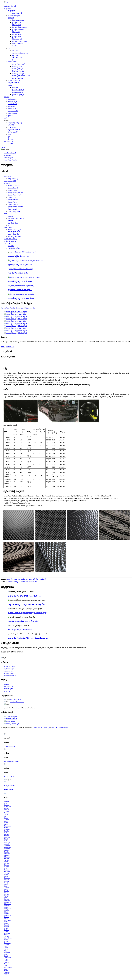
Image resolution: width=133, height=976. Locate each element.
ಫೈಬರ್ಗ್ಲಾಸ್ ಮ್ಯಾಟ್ (16, 22)
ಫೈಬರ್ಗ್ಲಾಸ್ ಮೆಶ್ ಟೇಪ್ (18, 29)
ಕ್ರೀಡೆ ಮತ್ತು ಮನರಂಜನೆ (14, 132)
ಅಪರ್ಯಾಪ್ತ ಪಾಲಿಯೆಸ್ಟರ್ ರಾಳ (20, 53)
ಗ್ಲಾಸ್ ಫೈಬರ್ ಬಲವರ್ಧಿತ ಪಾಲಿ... (18, 273)
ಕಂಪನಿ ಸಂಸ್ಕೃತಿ (12, 101)
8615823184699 (9, 776)
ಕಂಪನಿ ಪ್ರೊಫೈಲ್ (12, 99)
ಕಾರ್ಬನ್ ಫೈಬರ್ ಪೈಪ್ (17, 68)
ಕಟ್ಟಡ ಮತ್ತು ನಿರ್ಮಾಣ (14, 129)
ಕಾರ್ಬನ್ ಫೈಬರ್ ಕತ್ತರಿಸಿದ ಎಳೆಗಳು (21, 75)
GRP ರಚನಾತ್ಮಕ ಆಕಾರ (18, 46)
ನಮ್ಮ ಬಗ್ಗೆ (6, 97)
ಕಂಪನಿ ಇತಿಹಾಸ (12, 104)
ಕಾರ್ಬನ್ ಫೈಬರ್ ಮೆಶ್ (17, 78)
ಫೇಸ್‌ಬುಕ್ (14, 719)
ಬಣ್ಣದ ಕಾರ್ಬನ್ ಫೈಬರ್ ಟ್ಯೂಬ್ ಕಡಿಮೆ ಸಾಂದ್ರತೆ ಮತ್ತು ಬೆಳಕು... (27, 604)
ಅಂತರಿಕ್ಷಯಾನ (12, 127)
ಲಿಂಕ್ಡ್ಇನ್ (14, 716)
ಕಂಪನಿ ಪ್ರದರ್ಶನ (12, 108)
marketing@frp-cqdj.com (17, 702)
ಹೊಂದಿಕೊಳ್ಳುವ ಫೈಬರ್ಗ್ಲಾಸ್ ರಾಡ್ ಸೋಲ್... (21, 298)
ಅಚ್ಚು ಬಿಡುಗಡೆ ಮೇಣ (13, 83)
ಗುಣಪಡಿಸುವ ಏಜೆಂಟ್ (18, 92)
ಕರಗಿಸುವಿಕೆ (11, 125)
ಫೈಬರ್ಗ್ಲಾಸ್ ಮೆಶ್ (16, 25)
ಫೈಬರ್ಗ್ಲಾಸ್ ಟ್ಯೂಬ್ (17, 39)
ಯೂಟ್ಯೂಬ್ (15, 723)
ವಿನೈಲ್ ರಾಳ (15, 55)
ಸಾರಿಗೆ (9, 134)
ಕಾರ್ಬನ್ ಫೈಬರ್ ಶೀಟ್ (17, 66)
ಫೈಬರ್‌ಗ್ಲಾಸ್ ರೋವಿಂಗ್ (18, 20)
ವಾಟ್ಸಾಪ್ (13, 721)
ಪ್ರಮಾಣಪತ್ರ (11, 106)
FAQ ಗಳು (11, 144)
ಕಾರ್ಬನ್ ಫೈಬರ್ (12, 61)
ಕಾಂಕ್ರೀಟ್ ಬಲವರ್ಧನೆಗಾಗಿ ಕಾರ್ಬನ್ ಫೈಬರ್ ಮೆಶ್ (23, 621)
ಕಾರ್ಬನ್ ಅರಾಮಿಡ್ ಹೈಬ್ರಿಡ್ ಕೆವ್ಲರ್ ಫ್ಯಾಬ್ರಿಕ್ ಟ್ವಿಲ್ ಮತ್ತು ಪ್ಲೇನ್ (22, 581)
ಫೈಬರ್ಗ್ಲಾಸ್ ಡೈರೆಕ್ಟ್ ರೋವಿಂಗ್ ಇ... (18, 256)
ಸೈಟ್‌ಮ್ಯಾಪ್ (47, 727)
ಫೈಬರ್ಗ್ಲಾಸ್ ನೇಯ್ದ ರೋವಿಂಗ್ (19, 27)
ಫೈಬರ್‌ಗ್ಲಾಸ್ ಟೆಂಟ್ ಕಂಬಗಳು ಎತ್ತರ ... (20, 290)
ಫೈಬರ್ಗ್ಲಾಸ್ (11, 18)
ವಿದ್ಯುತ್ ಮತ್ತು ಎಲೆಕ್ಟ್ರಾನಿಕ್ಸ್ (15, 122)
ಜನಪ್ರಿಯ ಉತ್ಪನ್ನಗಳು (14, 15)
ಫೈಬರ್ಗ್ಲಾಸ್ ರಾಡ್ (16, 36)
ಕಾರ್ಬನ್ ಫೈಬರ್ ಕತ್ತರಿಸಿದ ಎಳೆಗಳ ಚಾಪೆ (20, 630)
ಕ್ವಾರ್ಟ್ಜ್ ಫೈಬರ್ (11, 11)
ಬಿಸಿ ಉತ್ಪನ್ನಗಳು (38, 727)
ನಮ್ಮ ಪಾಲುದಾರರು (13, 111)
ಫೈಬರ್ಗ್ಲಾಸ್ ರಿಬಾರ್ (17, 34)
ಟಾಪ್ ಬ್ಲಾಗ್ (54, 727)
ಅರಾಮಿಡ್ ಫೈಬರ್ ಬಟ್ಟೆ (14, 80)
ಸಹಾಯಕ (10, 85)
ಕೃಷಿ (9, 136)
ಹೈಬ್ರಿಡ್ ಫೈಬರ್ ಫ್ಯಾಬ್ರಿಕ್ (18, 71)
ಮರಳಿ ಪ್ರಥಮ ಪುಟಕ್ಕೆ (10, 6)
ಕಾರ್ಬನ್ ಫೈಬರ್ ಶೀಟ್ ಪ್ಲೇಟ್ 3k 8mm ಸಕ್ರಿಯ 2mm (24, 596)
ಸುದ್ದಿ (5, 118)
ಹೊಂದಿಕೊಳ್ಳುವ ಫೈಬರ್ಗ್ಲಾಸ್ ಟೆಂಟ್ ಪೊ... (21, 281)
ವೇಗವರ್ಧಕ (15, 87)
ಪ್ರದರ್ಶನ (10, 115)
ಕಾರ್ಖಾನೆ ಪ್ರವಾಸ (12, 113)
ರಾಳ (9, 48)
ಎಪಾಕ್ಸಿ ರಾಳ (15, 50)
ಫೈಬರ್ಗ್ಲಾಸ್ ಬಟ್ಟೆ (16, 32)
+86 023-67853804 (15, 699)
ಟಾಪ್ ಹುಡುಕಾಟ (63, 727)
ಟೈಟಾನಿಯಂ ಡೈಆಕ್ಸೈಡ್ (18, 90)
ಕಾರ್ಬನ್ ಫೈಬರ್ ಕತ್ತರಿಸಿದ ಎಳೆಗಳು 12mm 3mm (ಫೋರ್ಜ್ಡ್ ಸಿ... (28, 638)
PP (12, 60)
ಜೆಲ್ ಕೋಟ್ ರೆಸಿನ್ (17, 57)
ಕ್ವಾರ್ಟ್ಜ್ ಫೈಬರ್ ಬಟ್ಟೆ (17, 13)
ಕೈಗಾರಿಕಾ (10, 139)
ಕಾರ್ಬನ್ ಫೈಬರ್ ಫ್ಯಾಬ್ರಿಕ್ (18, 64)
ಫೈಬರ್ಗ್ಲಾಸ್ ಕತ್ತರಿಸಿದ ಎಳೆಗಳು (19, 41)
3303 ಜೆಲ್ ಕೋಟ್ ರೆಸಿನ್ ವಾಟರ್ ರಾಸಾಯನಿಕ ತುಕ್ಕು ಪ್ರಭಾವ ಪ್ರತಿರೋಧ (26, 579)
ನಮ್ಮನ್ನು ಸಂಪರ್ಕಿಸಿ (9, 141)
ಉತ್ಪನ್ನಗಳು (7, 8)
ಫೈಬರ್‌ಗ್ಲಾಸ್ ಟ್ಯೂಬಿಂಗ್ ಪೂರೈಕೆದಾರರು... (20, 264)
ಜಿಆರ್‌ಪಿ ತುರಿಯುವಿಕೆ (17, 43)
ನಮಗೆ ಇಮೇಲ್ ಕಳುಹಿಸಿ (7, 347)
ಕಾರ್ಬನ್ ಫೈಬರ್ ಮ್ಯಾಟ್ (18, 73)
